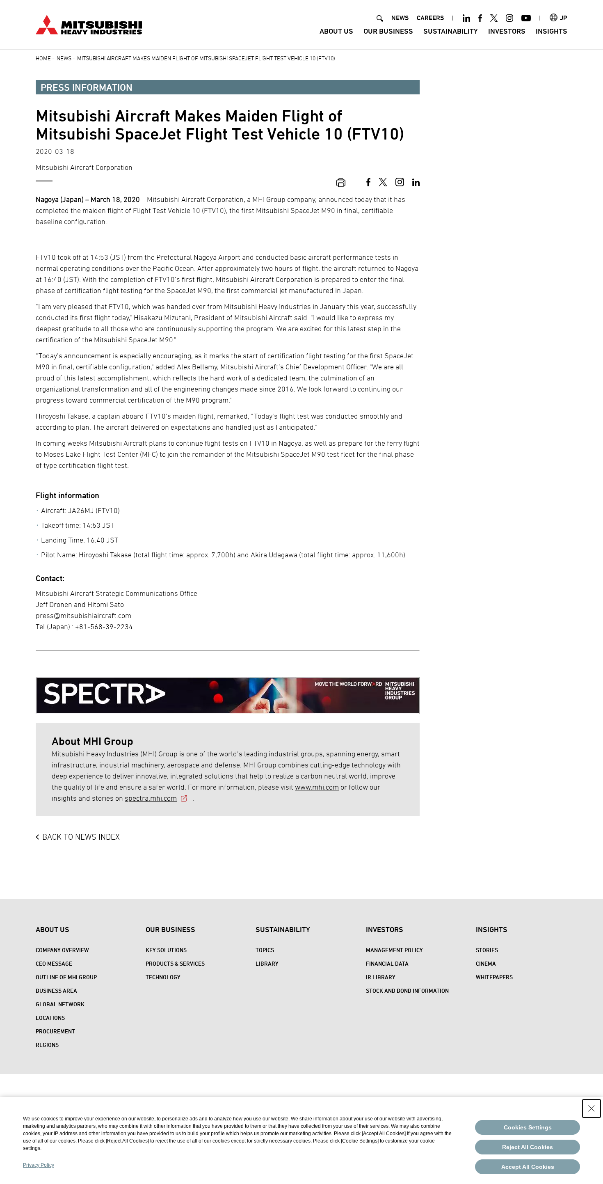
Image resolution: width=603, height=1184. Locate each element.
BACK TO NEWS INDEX (81, 836)
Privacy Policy (38, 1165)
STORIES (487, 949)
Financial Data (387, 963)
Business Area (56, 990)
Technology (163, 976)
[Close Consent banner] (591, 1108)
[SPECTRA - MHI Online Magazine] (228, 689)
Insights (551, 31)
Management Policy (394, 949)
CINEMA (486, 963)
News (64, 58)
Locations (50, 1017)
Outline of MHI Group (66, 976)
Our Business (388, 31)
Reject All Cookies (527, 1147)
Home (43, 58)
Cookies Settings (528, 1127)
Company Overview (62, 949)
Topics (265, 949)
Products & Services (175, 963)
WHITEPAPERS (494, 976)
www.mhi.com (317, 787)
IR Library (380, 976)
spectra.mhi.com (151, 798)
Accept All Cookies (527, 1166)
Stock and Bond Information (407, 990)
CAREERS (430, 18)
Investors (506, 31)
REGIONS (47, 1044)
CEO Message (54, 963)
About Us (336, 31)
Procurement (55, 1031)
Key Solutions (166, 949)
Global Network (60, 1004)
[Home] (89, 23)
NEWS (400, 18)
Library (267, 963)
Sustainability (450, 31)
